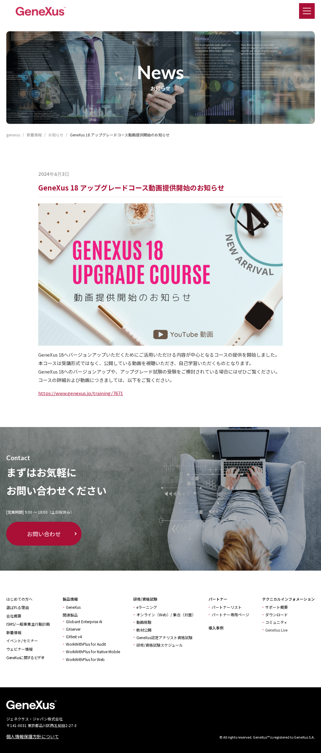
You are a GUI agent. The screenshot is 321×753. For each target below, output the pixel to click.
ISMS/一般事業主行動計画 (28, 624)
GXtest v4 (74, 636)
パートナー (217, 599)
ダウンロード (276, 614)
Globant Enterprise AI (84, 621)
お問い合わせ (44, 534)
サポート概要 (276, 607)
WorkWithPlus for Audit (86, 644)
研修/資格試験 (145, 599)
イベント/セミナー (22, 640)
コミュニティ (276, 622)
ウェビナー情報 (19, 649)
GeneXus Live (276, 630)
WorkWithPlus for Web (85, 659)
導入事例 (216, 627)
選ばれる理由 (17, 607)
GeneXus (73, 607)
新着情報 (13, 632)
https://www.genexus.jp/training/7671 (80, 393)
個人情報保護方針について (32, 736)
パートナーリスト (227, 607)
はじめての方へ (19, 599)
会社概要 (13, 615)
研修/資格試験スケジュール (159, 645)
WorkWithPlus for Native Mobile (93, 651)
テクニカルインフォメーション (288, 599)
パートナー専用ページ (230, 614)
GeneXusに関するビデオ (25, 657)
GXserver (73, 629)
